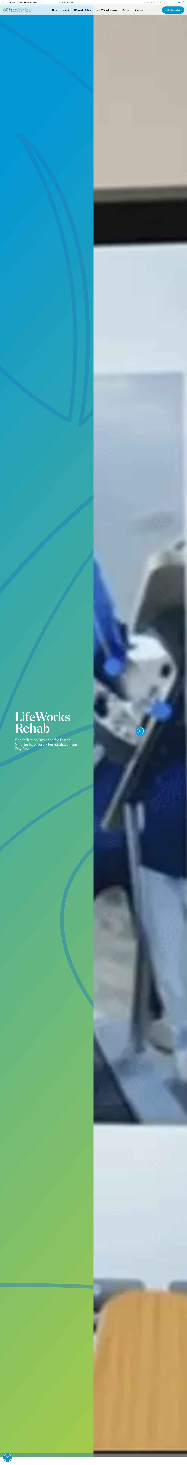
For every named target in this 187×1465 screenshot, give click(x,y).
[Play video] (140, 731)
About (66, 10)
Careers (126, 10)
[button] (7, 1457)
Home (55, 10)
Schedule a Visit (173, 10)
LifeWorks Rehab (82, 10)
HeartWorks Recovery (106, 10)
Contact (139, 10)
